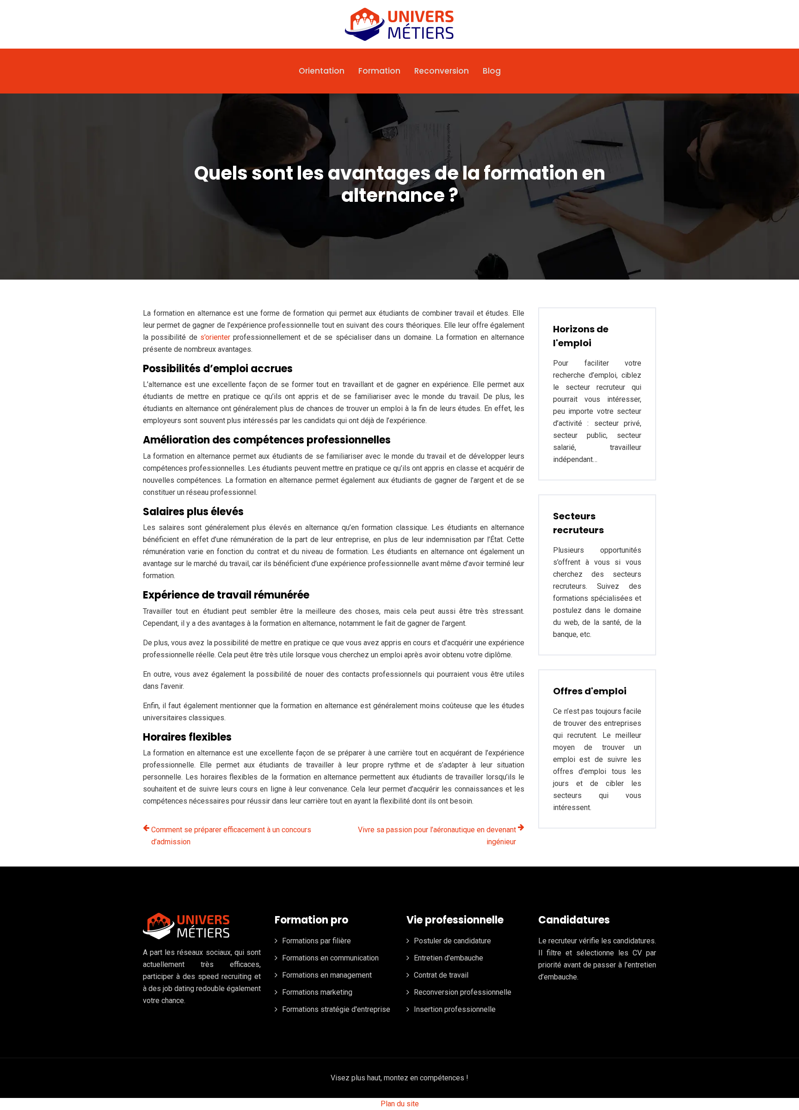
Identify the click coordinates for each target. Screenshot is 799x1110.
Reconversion (441, 70)
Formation (379, 70)
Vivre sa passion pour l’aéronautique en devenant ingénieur (437, 835)
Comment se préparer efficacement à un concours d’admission (231, 835)
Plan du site (400, 1103)
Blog (492, 70)
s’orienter (215, 337)
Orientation (321, 70)
